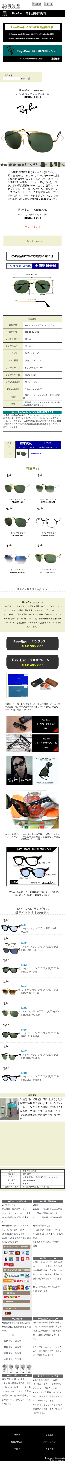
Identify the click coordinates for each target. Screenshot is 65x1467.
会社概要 (49, 1435)
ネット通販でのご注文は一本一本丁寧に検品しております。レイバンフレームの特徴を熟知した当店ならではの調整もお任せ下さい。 (32, 836)
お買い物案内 (17, 1442)
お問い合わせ (49, 1442)
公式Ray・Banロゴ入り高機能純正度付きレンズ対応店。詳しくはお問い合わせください (32, 893)
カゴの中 (49, 1449)
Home (17, 1435)
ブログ (17, 1449)
